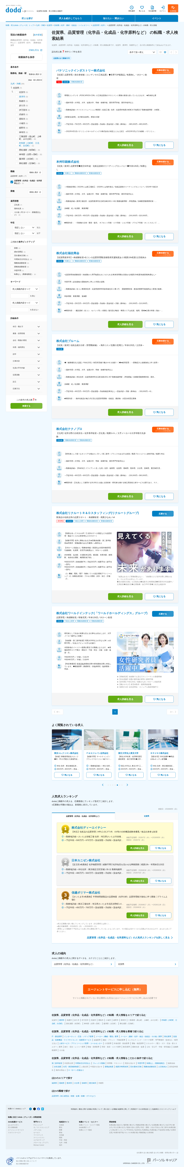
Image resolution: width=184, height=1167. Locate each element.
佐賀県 (49, 25)
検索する (26, 406)
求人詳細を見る (125, 145)
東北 (60, 1127)
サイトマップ (165, 1109)
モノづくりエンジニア (41, 1127)
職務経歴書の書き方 (143, 1125)
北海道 (61, 1125)
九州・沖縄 (40, 25)
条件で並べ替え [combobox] (137, 52)
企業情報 (150, 1132)
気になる (161, 145)
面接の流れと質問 (133, 1127)
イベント (156, 18)
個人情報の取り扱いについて (26, 1161)
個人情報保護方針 (22, 1164)
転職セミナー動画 (85, 1130)
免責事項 (155, 1109)
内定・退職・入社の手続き (150, 1127)
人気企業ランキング (118, 1130)
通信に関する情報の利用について (90, 1109)
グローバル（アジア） (41, 1142)
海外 (60, 1145)
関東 (60, 1130)
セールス (36, 1132)
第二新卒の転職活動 (168, 1127)
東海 (60, 1132)
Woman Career (38, 1145)
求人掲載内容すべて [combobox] (21, 289)
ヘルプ (173, 1109)
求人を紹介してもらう (70, 18)
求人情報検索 (13, 1127)
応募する (163, 514)
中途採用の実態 (163, 1130)
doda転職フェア (84, 1127)
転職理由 (145, 1130)
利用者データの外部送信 (139, 1109)
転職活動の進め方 (115, 1125)
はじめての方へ (13, 1125)
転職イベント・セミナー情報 (89, 1125)
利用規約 (74, 1109)
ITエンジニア (38, 1125)
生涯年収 (138, 1130)
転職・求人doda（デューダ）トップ (20, 25)
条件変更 (38, 35)
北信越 (61, 1135)
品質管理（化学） (99, 25)
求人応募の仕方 (119, 1127)
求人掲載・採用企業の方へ (166, 1152)
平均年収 (130, 1130)
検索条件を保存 (26, 57)
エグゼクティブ (39, 1140)
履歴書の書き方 (129, 1125)
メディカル (37, 1130)
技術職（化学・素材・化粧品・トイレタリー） (72, 25)
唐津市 (22, 96)
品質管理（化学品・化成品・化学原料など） (74, 964)
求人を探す (27, 18)
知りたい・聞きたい (113, 18)
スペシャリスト (39, 1137)
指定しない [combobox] (20, 227)
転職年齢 (153, 1130)
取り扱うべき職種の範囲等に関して (116, 1109)
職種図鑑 (142, 1132)
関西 (60, 1137)
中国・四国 (63, 1140)
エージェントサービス (16, 1130)
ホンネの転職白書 (131, 1132)
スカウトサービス (14, 1132)
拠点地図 (150, 1152)
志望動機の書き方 (158, 1125)
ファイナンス (38, 1135)
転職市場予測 (118, 1132)
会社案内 (140, 1152)
